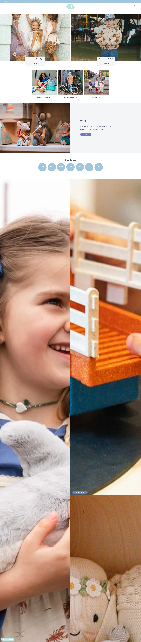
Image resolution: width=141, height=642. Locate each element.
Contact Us (137, 1)
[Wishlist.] (135, 6)
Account (132, 1)
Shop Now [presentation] (35, 63)
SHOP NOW (85, 134)
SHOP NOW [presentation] (106, 63)
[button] (40, 12)
